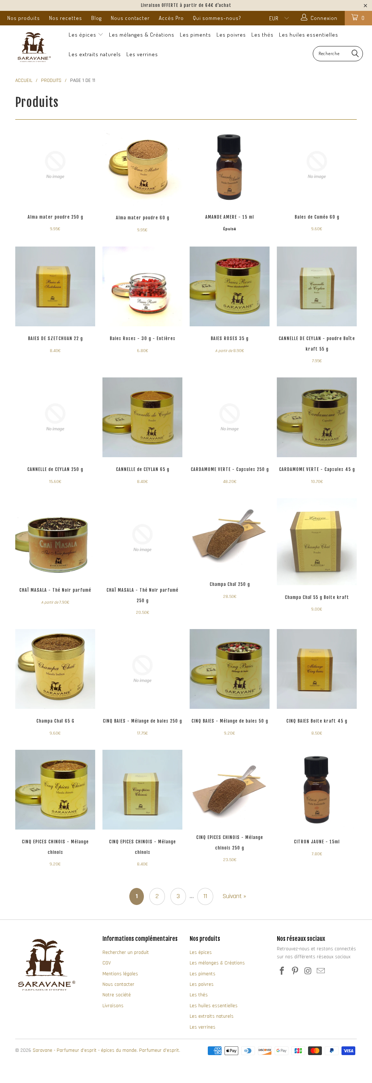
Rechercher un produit (125, 952)
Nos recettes (65, 18)
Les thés (262, 34)
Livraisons (113, 1006)
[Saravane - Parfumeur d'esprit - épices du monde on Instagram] (308, 971)
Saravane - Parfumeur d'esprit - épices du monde (85, 1050)
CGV (106, 963)
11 (205, 896)
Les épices (83, 34)
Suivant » (234, 896)
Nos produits (23, 18)
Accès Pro (171, 18)
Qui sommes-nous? (217, 18)
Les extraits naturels (95, 54)
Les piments (195, 34)
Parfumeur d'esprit (159, 1050)
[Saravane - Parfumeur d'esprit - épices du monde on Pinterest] (295, 971)
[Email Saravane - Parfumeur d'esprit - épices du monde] (321, 971)
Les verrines (142, 54)
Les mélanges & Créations (141, 34)
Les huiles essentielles (308, 34)
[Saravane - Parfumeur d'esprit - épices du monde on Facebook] (282, 971)
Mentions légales (120, 974)
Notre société (116, 995)
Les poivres (231, 34)
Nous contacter (130, 18)
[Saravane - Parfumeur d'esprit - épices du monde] (33, 46)
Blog (96, 18)
